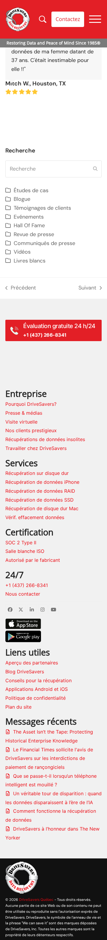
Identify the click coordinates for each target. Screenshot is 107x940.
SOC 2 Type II (20, 542)
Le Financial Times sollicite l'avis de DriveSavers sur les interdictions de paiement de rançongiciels (49, 758)
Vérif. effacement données (34, 517)
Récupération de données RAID (40, 491)
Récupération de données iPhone (42, 482)
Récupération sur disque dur (37, 473)
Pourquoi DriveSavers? (30, 404)
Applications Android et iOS (36, 689)
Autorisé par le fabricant (32, 560)
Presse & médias (23, 413)
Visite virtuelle (21, 422)
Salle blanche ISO (24, 551)
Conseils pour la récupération (38, 680)
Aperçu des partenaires (31, 663)
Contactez (68, 19)
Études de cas (31, 190)
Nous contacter (22, 594)
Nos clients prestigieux (31, 430)
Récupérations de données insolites (45, 439)
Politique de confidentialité (35, 698)
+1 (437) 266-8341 (26, 585)
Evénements (29, 216)
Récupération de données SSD (39, 500)
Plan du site (18, 707)
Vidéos (22, 251)
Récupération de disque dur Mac (41, 508)
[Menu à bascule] (95, 19)
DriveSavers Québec (36, 899)
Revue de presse (34, 234)
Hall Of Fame (29, 225)
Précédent (20, 288)
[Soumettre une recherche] (95, 169)
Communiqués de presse (44, 243)
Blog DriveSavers (24, 672)
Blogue (22, 199)
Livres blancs (29, 260)
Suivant (89, 288)
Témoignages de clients (42, 207)
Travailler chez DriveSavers (36, 448)
